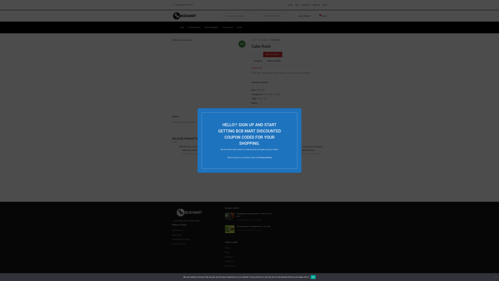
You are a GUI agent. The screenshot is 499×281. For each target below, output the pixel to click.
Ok (313, 277)
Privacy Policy (265, 157)
